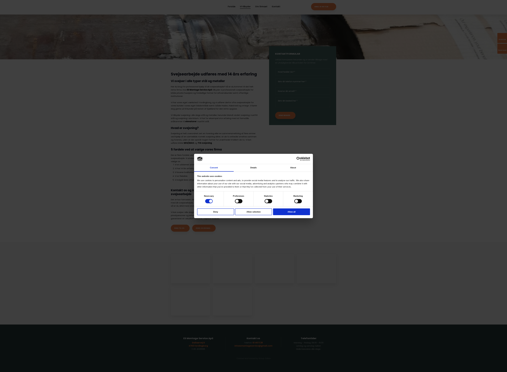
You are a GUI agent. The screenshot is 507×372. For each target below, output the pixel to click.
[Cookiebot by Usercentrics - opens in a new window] (298, 159)
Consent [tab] (214, 167)
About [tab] (293, 167)
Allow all (291, 212)
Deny (215, 212)
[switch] (238, 201)
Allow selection (254, 212)
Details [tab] (253, 167)
